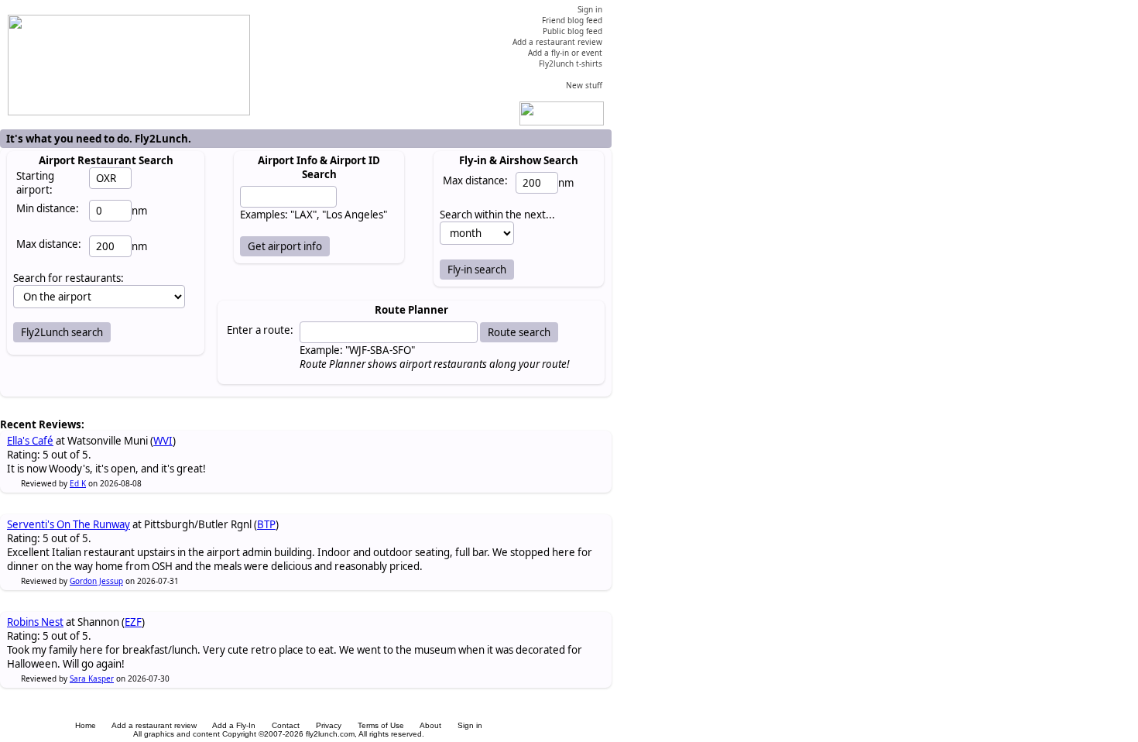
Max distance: (48, 244)
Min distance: (47, 208)
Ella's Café (30, 441)
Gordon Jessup (96, 580)
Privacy (328, 725)
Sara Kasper (92, 678)
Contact (286, 725)
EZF (133, 622)
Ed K (78, 483)
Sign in (470, 725)
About (430, 725)
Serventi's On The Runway (68, 524)
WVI (163, 441)
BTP (266, 524)
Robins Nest (35, 622)
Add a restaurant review (154, 725)
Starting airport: (35, 183)
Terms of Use (381, 725)
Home (85, 725)
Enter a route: (260, 330)
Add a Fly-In (233, 725)
